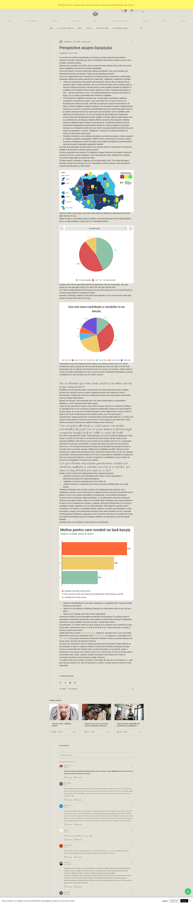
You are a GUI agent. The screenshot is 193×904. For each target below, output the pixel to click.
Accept (184, 901)
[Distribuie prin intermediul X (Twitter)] (65, 683)
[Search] (144, 12)
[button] (124, 10)
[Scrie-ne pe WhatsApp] (188, 891)
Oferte (79, 28)
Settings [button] (165, 901)
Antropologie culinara (120, 28)
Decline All (174, 901)
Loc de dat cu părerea (65, 28)
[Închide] (190, 900)
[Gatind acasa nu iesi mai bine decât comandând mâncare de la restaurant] (96, 712)
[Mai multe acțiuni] (132, 42)
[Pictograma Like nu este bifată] (65, 777)
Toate (51, 28)
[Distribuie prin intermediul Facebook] (60, 683)
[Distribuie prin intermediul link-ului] (75, 683)
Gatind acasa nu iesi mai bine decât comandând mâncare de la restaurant (96, 725)
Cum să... (89, 28)
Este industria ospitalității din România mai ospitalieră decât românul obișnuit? (128, 725)
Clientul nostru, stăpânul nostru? (61, 725)
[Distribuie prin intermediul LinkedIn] (70, 683)
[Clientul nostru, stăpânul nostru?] (63, 712)
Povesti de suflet (103, 28)
